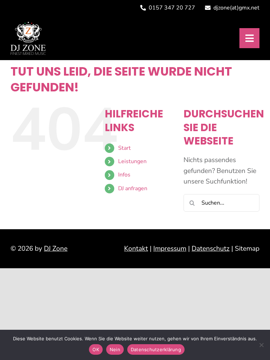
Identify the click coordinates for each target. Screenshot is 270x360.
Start (124, 148)
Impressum (169, 248)
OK (95, 349)
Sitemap (247, 248)
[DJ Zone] (28, 24)
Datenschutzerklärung (156, 349)
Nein (115, 349)
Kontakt (136, 248)
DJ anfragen (132, 188)
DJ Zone (56, 248)
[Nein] (261, 344)
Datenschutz (211, 248)
